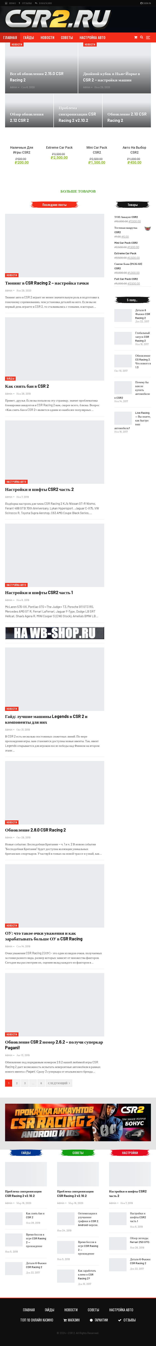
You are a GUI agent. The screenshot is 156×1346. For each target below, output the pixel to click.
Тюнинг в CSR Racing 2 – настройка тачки (47, 282)
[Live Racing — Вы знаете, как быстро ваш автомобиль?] (123, 418)
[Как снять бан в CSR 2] (54, 349)
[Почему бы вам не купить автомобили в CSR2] (123, 387)
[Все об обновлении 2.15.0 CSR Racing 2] (41, 68)
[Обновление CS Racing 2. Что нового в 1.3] (123, 361)
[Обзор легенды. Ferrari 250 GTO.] (118, 1243)
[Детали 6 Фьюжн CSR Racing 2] (123, 315)
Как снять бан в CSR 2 (27, 386)
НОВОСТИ (47, 37)
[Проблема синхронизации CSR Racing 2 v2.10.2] (78, 111)
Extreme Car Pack (59, 147)
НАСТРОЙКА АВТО (93, 37)
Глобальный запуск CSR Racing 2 (142, 336)
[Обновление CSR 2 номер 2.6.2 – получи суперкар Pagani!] (54, 1004)
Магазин (74, 1319)
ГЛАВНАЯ (10, 37)
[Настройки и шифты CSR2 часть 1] (54, 555)
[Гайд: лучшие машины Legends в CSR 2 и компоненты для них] (54, 679)
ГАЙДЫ (28, 37)
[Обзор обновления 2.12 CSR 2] (29, 111)
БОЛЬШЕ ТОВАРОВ (78, 191)
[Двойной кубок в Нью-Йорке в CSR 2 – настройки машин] (114, 68)
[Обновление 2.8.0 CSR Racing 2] (54, 792)
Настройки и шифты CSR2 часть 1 (39, 592)
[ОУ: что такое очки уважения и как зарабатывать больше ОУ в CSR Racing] (54, 896)
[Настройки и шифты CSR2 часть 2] (54, 452)
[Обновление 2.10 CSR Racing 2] (126, 111)
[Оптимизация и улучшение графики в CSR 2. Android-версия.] (66, 1218)
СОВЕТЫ (67, 37)
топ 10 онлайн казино (36, 1319)
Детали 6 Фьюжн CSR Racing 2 (142, 313)
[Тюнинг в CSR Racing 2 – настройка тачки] (54, 245)
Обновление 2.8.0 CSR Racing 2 (35, 829)
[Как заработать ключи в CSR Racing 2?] (66, 1276)
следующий (58, 1083)
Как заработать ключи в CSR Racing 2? (87, 1274)
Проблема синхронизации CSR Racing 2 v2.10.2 (77, 114)
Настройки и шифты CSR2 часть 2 (39, 489)
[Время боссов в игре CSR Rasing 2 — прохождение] (14, 1239)
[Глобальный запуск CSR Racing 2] (123, 338)
